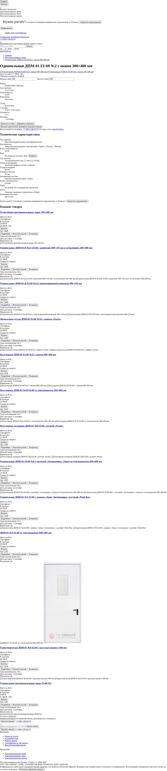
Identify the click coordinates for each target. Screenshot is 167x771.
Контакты (25, 37)
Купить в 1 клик (8, 124)
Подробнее (5, 234)
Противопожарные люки (15, 756)
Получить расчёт (20, 234)
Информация (6, 28)
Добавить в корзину (25, 124)
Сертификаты (21, 33)
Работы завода (11, 741)
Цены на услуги (11, 736)
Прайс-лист (10, 33)
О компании (5, 37)
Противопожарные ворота (16, 758)
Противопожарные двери (15, 754)
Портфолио (15, 37)
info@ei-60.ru (5, 51)
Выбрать (32, 156)
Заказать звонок (7, 721)
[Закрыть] (1, 7)
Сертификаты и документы (16, 743)
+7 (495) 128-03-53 (30, 129)
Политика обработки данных (31, 769)
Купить (4, 228)
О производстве (11, 738)
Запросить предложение (90, 22)
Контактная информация (15, 745)
